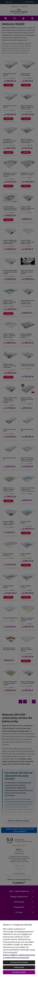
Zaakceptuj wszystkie (19, 972)
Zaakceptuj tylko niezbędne (19, 962)
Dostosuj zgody (19, 967)
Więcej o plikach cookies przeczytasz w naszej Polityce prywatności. (19, 956)
